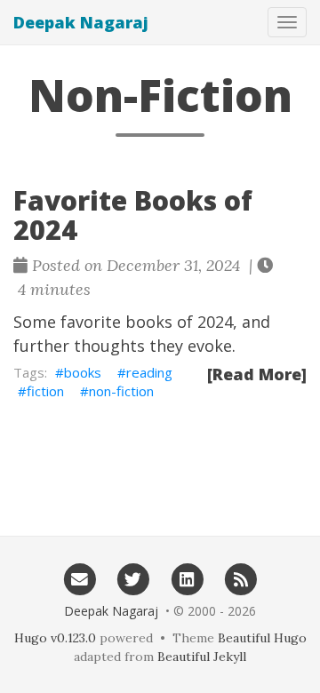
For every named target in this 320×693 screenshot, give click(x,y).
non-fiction (121, 391)
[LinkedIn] (187, 578)
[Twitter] (133, 578)
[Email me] (79, 578)
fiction (45, 391)
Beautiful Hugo (262, 638)
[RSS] (241, 578)
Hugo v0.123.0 (55, 638)
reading (149, 372)
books (82, 372)
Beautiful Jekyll (201, 657)
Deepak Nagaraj (80, 22)
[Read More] (257, 374)
